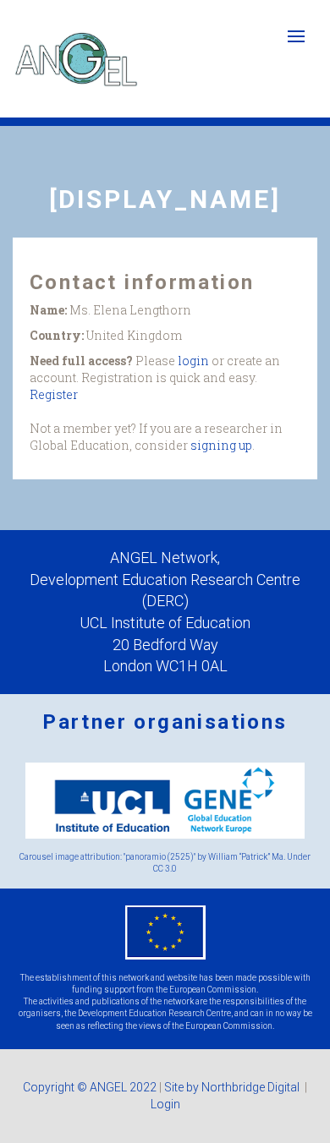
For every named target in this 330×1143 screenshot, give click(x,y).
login (193, 361)
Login (165, 1104)
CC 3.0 (165, 868)
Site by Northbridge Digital (233, 1087)
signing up (221, 445)
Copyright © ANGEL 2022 (90, 1087)
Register (54, 394)
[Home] (76, 59)
